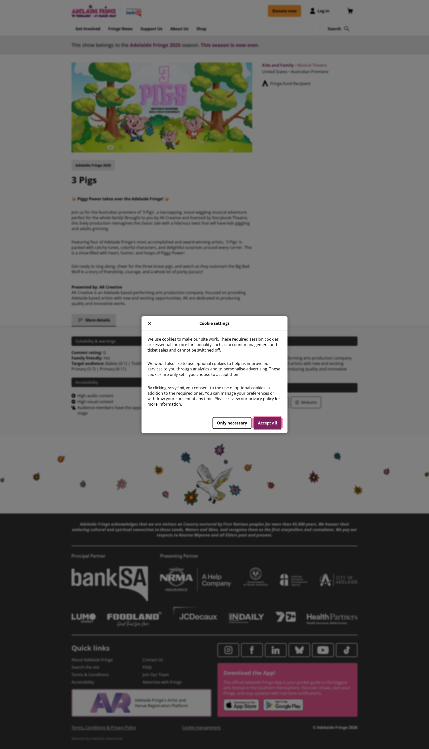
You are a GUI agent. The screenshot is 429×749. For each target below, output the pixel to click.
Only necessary (232, 423)
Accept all (267, 423)
